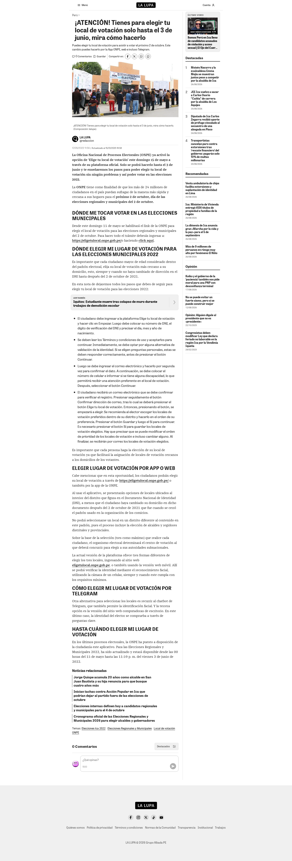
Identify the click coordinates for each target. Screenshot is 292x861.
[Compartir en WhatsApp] (141, 56)
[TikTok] (153, 817)
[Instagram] (138, 817)
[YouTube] (161, 817)
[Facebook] (130, 817)
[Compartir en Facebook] (127, 56)
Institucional (205, 827)
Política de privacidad (100, 827)
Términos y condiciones (129, 827)
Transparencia (187, 827)
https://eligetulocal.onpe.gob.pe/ (144, 480)
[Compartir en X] (134, 56)
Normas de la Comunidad (160, 827)
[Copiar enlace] (148, 56)
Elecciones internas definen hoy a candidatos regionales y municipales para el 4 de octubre (115, 708)
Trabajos (220, 827)
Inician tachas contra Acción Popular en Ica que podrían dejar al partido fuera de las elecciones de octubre (111, 695)
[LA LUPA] (146, 5)
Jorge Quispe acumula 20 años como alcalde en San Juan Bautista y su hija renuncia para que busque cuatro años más (112, 681)
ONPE (75, 732)
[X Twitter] (146, 817)
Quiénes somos (75, 827)
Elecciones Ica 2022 (94, 728)
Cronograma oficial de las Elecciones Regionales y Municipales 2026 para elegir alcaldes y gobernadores (114, 718)
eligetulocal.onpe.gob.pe (91, 565)
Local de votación (164, 728)
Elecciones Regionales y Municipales (130, 728)
